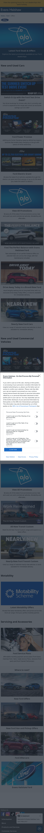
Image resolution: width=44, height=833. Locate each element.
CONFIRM (13, 449)
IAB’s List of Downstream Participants (24, 406)
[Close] (40, 376)
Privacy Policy (33, 457)
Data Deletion (10, 457)
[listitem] (22, 412)
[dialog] (22, 416)
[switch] (36, 417)
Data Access (22, 457)
